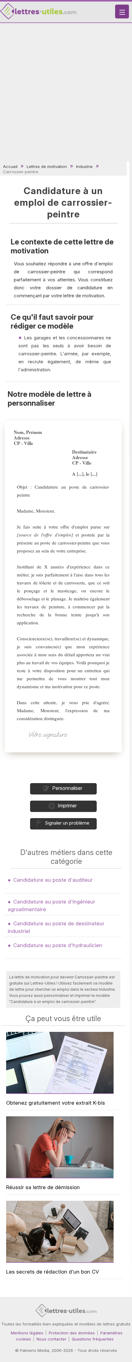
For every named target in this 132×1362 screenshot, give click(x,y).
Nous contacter (51, 1339)
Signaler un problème (67, 823)
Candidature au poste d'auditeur (53, 880)
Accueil (10, 166)
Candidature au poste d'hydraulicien (57, 945)
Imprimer (67, 805)
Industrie (84, 166)
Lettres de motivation (47, 166)
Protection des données (72, 1332)
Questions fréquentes (93, 1339)
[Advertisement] (66, 92)
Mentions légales (27, 1332)
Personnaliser (67, 788)
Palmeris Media (34, 1350)
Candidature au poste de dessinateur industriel (56, 927)
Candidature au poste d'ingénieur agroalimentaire (51, 905)
